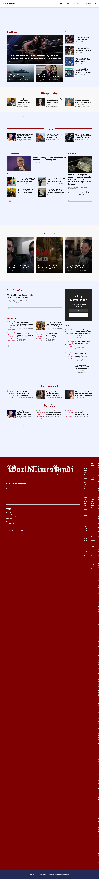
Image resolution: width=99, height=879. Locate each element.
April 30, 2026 (25, 79)
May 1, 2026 (52, 194)
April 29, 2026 (51, 339)
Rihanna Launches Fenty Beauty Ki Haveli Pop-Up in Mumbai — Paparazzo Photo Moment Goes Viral (83, 395)
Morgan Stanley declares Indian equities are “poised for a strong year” (49, 159)
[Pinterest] (18, 530)
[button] (70, 3)
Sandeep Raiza (15, 61)
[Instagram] (12, 530)
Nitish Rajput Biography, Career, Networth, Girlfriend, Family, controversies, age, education (54, 102)
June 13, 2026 (25, 61)
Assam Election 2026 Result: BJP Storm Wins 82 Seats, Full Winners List (54, 413)
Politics (30, 140)
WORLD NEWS (85, 471)
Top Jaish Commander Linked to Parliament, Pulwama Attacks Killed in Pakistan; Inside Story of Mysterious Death (56, 192)
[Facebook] (6, 530)
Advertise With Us (11, 516)
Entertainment (87, 3)
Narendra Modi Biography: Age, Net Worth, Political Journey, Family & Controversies (83, 101)
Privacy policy (9, 520)
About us (8, 512)
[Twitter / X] (9, 530)
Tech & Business (39, 162)
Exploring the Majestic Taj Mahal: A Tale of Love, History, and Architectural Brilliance (83, 344)
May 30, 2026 (79, 63)
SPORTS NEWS (85, 486)
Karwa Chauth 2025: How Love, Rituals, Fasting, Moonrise (82, 355)
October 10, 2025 (81, 359)
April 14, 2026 (80, 104)
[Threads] (22, 530)
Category (66, 3)
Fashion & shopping (14, 302)
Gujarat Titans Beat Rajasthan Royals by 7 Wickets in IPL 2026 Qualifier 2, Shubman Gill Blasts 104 (83, 61)
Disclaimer (9, 518)
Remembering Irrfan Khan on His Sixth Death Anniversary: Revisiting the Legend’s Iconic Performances (54, 336)
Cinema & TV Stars (23, 106)
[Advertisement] (49, 18)
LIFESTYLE (85, 516)
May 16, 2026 (21, 183)
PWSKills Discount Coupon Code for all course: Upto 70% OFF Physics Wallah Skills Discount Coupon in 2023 (20, 298)
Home (60, 3)
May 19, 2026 (22, 139)
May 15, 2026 (21, 104)
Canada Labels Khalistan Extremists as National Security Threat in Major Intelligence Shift (25, 191)
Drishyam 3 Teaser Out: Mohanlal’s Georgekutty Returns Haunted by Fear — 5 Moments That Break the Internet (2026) (25, 337)
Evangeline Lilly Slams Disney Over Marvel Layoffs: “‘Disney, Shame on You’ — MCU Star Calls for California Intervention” (54, 396)
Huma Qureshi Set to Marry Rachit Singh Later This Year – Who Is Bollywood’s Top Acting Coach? (20, 269)
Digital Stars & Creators (53, 106)
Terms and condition (11, 522)
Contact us (9, 514)
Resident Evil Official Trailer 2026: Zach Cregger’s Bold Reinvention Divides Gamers (48, 268)
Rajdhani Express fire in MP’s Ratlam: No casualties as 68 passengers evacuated (54, 136)
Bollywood (30, 328)
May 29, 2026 (79, 74)
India (58, 140)
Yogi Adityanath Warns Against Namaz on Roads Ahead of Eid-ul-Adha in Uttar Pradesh (25, 136)
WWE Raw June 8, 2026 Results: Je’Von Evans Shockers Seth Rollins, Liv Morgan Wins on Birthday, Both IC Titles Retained (83, 50)
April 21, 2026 (54, 79)
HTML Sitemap (10, 524)
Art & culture (72, 188)
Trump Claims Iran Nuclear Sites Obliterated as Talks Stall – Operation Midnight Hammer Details (49, 78)
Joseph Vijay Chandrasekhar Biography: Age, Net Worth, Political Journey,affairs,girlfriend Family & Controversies (25, 103)
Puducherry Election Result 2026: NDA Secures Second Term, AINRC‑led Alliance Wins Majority (83, 414)
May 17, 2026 (51, 139)
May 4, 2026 (21, 194)
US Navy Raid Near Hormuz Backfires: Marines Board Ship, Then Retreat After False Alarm (20, 77)
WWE (32, 62)
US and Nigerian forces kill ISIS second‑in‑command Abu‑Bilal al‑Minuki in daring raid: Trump (56, 180)
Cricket (87, 64)
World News (76, 3)
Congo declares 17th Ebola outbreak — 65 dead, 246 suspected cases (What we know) (26, 180)
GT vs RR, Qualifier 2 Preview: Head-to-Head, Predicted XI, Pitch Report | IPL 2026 (83, 71)
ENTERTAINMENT (85, 501)
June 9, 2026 (79, 52)
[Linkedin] (15, 530)
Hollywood (30, 397)
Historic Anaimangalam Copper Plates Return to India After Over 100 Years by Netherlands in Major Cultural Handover (79, 179)
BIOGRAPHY (85, 528)
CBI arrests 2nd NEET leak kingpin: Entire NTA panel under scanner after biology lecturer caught (83, 137)
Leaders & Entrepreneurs (83, 106)
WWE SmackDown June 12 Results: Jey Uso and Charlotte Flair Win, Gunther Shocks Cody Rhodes (35, 57)
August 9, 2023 (23, 300)
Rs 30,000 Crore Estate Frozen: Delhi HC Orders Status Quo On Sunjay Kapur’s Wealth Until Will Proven (54, 325)
